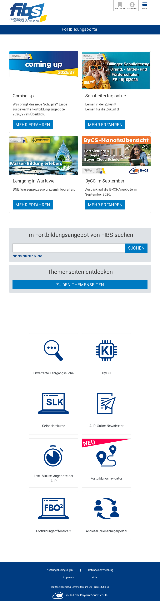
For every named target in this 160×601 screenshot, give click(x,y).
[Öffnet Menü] (145, 4)
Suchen (136, 248)
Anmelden (132, 8)
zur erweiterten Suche (27, 256)
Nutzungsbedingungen (60, 570)
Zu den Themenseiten (80, 284)
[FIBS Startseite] (28, 12)
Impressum (69, 577)
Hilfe (94, 577)
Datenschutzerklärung (100, 570)
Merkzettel (120, 8)
